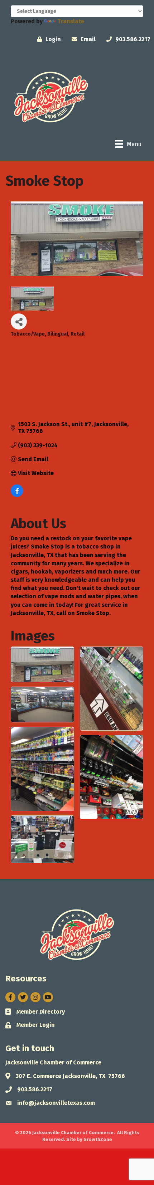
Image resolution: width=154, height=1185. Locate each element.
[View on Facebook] (17, 495)
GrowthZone (97, 1139)
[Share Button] (19, 321)
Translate (70, 21)
